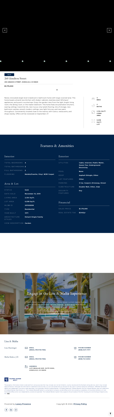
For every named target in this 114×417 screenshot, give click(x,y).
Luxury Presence (23, 404)
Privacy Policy (80, 404)
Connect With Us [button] (57, 314)
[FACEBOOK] (6, 410)
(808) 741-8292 (84, 359)
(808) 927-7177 (84, 350)
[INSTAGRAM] (16, 410)
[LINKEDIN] (11, 410)
